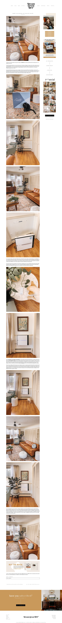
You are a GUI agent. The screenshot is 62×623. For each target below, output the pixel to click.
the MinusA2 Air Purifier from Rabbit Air (14, 359)
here (28, 512)
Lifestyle (49, 70)
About (7, 616)
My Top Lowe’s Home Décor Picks (32, 584)
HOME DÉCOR (49, 65)
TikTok (54, 618)
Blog (7, 615)
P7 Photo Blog (29, 622)
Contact (7, 617)
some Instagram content (12, 360)
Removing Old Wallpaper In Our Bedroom (15, 584)
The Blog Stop (43, 622)
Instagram (54, 615)
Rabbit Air (23, 62)
